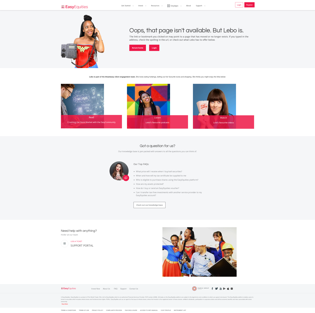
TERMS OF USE (84, 310)
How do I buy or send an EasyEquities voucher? (157, 188)
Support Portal (82, 245)
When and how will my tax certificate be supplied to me (161, 175)
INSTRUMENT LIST (180, 310)
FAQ (115, 288)
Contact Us (133, 288)
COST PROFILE (166, 310)
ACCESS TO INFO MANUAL (149, 310)
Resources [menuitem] (155, 5)
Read (91, 117)
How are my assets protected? (150, 184)
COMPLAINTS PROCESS (114, 310)
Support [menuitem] (199, 5)
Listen (157, 117)
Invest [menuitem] (140, 5)
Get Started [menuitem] (125, 5)
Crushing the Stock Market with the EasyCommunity (91, 122)
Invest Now (95, 288)
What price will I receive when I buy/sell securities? (159, 171)
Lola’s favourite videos (223, 122)
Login (239, 5)
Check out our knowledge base (149, 205)
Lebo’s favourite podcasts (157, 122)
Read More (65, 304)
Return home (137, 48)
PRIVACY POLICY (97, 310)
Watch (223, 117)
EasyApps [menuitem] (174, 6)
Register (249, 5)
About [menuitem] (188, 5)
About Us (106, 288)
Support (123, 288)
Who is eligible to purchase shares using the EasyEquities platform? (167, 179)
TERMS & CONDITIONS (68, 310)
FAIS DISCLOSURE (131, 310)
